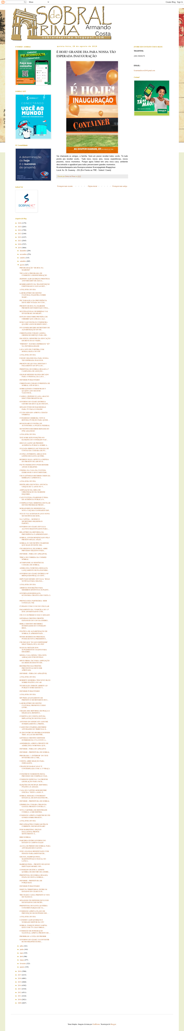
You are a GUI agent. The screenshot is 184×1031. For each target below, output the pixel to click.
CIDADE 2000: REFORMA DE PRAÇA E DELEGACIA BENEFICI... (35, 712)
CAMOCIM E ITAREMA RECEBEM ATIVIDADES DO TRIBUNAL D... (33, 728)
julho (22, 946)
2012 (20, 992)
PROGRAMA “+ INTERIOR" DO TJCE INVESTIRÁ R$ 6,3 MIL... (34, 756)
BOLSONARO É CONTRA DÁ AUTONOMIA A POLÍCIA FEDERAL (35, 424)
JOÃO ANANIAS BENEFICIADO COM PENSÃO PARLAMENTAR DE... (34, 852)
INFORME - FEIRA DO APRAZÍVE (33, 749)
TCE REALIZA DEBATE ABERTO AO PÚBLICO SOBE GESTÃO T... (34, 686)
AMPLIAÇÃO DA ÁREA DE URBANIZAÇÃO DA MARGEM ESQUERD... (32, 492)
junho (22, 949)
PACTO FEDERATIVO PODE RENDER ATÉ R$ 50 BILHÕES (34, 465)
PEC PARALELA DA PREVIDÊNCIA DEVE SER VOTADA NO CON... (33, 301)
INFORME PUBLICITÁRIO (30, 380)
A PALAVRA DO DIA (28, 289)
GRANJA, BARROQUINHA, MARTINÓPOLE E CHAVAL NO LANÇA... (33, 858)
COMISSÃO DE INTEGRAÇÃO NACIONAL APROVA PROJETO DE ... (35, 932)
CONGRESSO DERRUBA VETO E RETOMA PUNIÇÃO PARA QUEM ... (35, 419)
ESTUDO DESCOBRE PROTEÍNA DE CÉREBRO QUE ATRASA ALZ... (34, 317)
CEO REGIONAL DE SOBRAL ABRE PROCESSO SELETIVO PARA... (33, 549)
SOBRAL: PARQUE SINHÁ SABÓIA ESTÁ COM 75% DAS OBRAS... (33, 926)
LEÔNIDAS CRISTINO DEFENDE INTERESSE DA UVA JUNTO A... (33, 739)
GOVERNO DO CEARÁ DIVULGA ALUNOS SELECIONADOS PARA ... (34, 527)
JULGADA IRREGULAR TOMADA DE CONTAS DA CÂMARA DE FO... (34, 449)
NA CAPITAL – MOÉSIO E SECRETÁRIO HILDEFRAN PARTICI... (31, 521)
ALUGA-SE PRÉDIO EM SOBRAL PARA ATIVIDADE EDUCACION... (35, 847)
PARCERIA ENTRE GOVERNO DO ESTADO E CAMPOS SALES (33, 841)
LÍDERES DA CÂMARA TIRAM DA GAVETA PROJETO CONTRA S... (33, 805)
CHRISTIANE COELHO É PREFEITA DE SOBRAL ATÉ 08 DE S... (35, 384)
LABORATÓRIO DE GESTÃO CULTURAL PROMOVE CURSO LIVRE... (33, 705)
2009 (20, 1003)
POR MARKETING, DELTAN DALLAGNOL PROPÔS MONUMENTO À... (30, 831)
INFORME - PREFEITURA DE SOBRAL (34, 752)
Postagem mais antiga (119, 186)
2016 (20, 978)
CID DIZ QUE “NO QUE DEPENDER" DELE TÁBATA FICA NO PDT (34, 643)
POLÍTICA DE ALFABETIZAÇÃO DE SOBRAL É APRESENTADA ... (33, 632)
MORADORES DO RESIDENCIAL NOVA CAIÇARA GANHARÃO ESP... (35, 509)
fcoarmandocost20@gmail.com (144, 70)
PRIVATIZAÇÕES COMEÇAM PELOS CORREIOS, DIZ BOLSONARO (34, 825)
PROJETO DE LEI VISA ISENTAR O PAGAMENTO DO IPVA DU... (33, 364)
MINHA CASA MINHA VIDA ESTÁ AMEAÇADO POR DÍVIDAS (33, 656)
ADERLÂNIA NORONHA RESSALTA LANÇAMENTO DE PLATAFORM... (34, 569)
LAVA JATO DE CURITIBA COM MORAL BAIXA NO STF (32, 350)
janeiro (22, 967)
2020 (20, 244)
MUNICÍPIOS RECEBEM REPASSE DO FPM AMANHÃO (34, 430)
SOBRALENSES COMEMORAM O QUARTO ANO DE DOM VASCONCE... (33, 390)
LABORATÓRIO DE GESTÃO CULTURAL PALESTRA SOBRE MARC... (33, 295)
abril (21, 956)
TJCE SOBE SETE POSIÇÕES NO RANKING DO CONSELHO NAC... (34, 438)
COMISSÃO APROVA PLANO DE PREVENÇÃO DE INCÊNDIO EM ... (34, 912)
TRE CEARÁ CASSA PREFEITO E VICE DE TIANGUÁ (35, 896)
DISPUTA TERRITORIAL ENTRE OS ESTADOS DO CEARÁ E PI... (33, 890)
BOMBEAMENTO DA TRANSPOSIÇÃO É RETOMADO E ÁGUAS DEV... (35, 285)
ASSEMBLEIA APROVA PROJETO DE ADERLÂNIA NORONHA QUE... (34, 744)
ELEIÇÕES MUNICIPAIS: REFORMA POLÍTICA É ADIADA (34, 786)
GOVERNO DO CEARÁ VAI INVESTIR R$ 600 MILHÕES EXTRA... (34, 940)
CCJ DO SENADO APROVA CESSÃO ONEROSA (34, 413)
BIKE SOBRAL (25, 837)
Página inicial (92, 186)
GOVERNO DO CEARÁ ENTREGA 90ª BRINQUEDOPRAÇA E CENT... (34, 574)
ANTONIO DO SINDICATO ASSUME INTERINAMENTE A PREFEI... (34, 722)
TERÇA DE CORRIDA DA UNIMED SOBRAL (33, 558)
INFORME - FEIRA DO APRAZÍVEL (33, 554)
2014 (20, 985)
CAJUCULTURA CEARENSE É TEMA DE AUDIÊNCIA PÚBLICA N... (34, 498)
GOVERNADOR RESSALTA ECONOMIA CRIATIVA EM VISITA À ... (35, 595)
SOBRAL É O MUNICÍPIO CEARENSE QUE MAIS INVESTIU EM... (34, 544)
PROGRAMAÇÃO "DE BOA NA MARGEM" (31, 268)
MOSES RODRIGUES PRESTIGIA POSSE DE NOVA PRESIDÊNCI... (33, 637)
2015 (20, 982)
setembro (23, 261)
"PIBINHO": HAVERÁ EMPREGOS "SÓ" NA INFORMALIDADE (35, 345)
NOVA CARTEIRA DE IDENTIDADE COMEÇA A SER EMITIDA (33, 811)
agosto (22, 264)
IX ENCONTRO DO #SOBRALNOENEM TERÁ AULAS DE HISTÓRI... (35, 733)
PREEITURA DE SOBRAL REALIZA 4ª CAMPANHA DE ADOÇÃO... (34, 370)
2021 (20, 240)
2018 (20, 971)
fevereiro (23, 963)
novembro (23, 254)
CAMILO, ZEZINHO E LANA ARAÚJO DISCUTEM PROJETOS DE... (34, 397)
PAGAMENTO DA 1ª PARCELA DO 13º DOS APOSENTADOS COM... (34, 610)
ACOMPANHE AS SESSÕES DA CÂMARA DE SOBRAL (32, 563)
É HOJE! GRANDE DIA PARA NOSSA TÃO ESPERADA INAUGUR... (34, 359)
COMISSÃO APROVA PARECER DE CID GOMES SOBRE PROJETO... (35, 816)
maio (22, 953)
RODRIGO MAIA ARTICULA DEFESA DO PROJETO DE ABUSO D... (34, 460)
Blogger (113, 1024)
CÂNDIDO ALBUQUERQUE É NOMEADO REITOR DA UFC (32, 921)
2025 (20, 226)
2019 (20, 247)
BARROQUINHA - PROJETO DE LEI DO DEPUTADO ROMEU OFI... (35, 865)
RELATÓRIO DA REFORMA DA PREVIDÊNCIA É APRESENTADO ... (34, 533)
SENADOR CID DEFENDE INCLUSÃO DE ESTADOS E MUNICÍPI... (34, 901)
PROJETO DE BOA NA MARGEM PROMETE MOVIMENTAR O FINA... (34, 307)
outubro (23, 257)
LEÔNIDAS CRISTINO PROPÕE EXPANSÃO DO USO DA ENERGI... (34, 619)
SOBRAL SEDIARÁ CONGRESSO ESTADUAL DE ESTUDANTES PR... (34, 796)
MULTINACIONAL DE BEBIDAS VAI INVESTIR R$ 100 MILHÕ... (34, 312)
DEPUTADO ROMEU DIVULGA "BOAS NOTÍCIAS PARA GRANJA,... (35, 580)
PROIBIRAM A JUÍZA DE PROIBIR (33, 936)
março (22, 960)
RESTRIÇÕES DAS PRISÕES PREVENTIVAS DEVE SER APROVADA (31, 668)
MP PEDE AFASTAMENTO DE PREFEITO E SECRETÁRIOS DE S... (34, 699)
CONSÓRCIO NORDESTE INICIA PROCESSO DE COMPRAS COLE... (34, 775)
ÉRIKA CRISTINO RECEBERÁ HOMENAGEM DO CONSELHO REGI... (33, 625)
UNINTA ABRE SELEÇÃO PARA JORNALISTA (32, 762)
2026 (20, 223)
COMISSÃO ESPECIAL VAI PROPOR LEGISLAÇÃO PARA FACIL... (34, 780)
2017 (20, 975)
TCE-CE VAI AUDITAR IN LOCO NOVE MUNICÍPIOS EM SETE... (35, 514)
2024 (20, 230)
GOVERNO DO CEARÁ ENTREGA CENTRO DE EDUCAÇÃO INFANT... (34, 402)
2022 (20, 237)
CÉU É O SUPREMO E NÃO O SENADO (35, 615)
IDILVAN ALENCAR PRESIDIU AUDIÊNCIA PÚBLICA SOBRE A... (34, 444)
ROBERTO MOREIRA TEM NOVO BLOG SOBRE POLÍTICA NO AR (35, 681)
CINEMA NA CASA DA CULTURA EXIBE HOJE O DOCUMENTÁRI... (34, 471)
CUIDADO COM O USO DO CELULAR (34, 606)
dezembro (23, 250)
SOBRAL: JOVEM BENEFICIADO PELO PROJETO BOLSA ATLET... (35, 538)
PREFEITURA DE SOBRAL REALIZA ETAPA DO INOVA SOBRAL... (34, 876)
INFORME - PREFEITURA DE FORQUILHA (31, 881)
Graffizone (96, 1024)
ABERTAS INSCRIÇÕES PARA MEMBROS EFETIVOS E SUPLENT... (34, 589)
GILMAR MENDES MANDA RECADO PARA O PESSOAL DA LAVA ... (34, 375)
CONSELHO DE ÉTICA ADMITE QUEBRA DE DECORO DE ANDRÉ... (35, 870)
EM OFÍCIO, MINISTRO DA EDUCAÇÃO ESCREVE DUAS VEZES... (35, 339)
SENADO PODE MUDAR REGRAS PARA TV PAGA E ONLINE (33, 408)
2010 (20, 999)
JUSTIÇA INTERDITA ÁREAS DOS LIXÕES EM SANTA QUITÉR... (33, 455)
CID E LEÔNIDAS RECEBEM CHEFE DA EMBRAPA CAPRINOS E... (35, 476)
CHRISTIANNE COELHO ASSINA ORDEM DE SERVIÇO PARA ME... (34, 334)
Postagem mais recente (65, 186)
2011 (20, 996)
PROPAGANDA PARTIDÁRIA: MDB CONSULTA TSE (33, 601)
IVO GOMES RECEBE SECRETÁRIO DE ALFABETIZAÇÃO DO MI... (35, 328)
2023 (20, 233)
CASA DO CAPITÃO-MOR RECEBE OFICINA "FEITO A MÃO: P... (33, 791)
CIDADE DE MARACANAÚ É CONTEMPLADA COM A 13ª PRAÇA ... (35, 768)
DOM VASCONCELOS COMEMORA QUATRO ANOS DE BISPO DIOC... (34, 323)
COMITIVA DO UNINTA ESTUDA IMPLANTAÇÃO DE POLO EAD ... (34, 717)
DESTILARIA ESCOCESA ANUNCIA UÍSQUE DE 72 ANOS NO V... (34, 485)
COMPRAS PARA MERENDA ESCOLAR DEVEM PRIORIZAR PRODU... (35, 504)
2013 (20, 989)
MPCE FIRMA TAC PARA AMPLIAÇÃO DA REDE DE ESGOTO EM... (35, 661)
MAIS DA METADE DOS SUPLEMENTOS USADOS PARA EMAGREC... (33, 649)
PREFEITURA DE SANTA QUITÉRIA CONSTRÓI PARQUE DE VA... (34, 906)
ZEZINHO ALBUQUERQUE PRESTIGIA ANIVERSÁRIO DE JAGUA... (35, 279)
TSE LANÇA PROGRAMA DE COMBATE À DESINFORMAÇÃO (33, 274)
